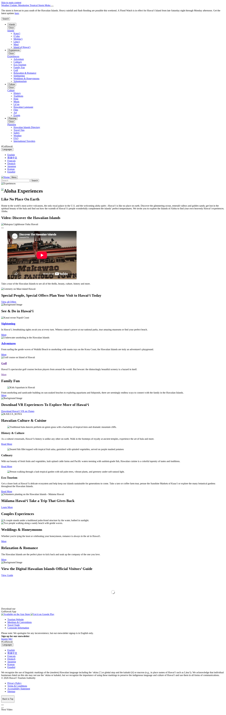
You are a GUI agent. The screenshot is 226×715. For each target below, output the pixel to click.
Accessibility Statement (18, 688)
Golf (4, 363)
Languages (7, 149)
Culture (12, 84)
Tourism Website (15, 619)
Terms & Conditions (17, 686)
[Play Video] (2, 227)
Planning (12, 118)
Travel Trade (13, 625)
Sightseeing (8, 323)
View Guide (7, 575)
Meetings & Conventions (19, 622)
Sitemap (11, 691)
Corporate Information (18, 627)
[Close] (52, 6)
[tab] (113, 5)
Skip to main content (11, 2)
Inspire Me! (6, 639)
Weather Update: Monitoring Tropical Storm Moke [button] (26, 5)
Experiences (14, 50)
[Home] (5, 177)
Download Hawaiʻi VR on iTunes (17, 411)
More (3, 334)
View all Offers (8, 301)
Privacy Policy (14, 683)
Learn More (7, 507)
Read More (6, 444)
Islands (12, 24)
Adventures (8, 343)
